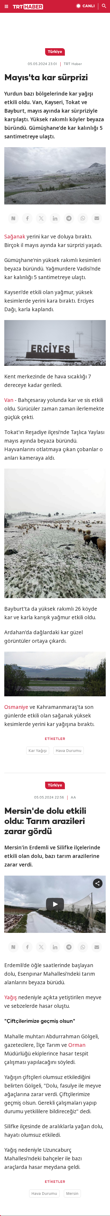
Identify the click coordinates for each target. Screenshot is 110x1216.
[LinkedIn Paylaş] (55, 218)
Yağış (10, 997)
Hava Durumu (68, 750)
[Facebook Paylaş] (27, 218)
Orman (76, 1045)
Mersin (72, 1193)
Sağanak (14, 236)
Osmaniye (16, 707)
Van (8, 400)
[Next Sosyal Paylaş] (13, 218)
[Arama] (104, 6)
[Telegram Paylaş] (69, 218)
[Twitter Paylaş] (41, 218)
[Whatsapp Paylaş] (82, 218)
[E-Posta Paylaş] (96, 218)
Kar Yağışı (38, 750)
